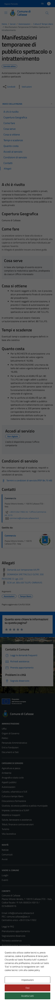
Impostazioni (27, 980)
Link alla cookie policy (29, 970)
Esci (27, 988)
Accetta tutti (27, 996)
